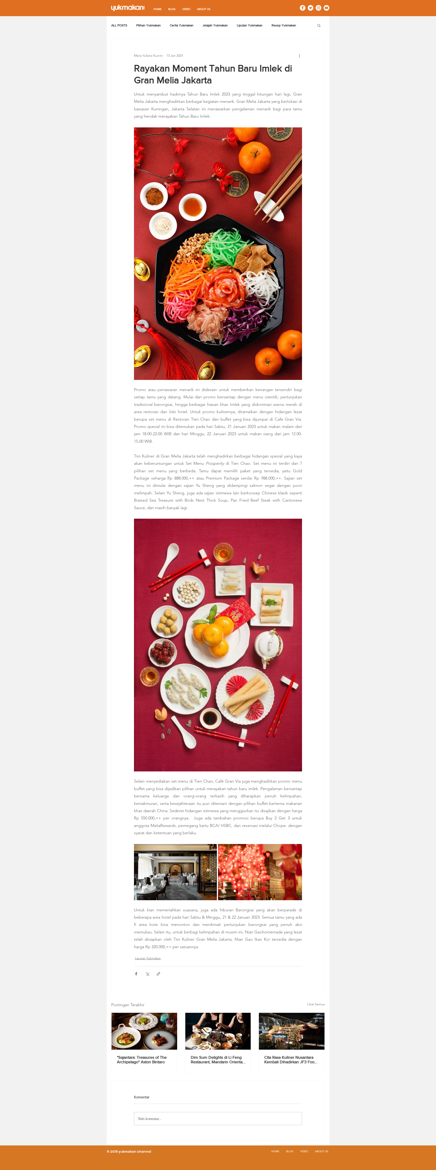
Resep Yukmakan (284, 25)
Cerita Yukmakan (181, 25)
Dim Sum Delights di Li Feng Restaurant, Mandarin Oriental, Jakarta (217, 1059)
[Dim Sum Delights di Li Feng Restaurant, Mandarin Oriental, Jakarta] (218, 1031)
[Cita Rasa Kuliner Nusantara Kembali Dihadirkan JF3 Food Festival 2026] (292, 1031)
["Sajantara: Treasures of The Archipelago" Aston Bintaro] (144, 1031)
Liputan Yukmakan (250, 25)
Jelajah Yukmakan (215, 25)
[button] (319, 25)
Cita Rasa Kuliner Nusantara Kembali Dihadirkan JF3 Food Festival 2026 (290, 1059)
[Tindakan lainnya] (299, 55)
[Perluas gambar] (175, 872)
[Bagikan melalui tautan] (158, 974)
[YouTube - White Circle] (326, 8)
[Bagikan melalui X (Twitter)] (147, 974)
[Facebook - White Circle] (302, 8)
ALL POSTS (119, 25)
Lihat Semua (316, 1004)
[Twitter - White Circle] (310, 8)
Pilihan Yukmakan (148, 25)
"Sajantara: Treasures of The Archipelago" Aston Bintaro (142, 1059)
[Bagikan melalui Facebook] (136, 974)
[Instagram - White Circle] (318, 8)
